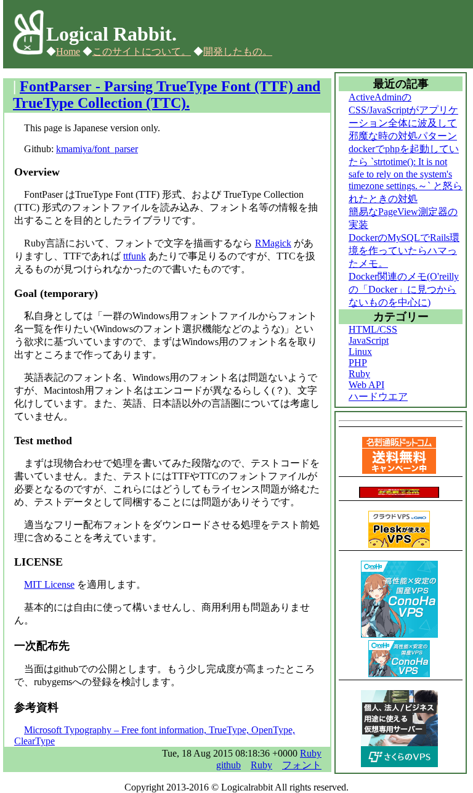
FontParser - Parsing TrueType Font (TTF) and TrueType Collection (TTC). (166, 94)
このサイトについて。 (141, 51)
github (228, 765)
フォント (301, 765)
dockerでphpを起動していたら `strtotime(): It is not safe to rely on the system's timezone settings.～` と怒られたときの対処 (406, 174)
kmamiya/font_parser (97, 149)
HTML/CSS (373, 329)
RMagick (273, 243)
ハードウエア (378, 396)
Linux (360, 351)
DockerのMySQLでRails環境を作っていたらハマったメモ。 (404, 250)
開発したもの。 (237, 51)
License (49, 584)
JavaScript (369, 340)
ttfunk (134, 256)
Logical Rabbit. (111, 34)
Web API (366, 385)
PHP (358, 362)
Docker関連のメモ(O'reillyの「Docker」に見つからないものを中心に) (404, 289)
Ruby (310, 753)
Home (68, 51)
